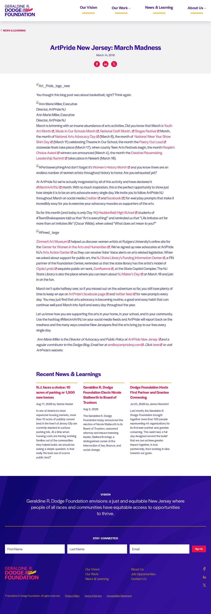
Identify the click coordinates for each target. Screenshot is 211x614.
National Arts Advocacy (75, 136)
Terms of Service (93, 596)
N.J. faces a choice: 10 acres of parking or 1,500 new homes (55, 392)
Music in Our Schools (76, 131)
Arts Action (56, 252)
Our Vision (88, 7)
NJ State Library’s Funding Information (129, 257)
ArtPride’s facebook (87, 293)
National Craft (115, 131)
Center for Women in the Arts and (74, 246)
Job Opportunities (143, 574)
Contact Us (139, 578)
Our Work (120, 8)
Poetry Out (151, 141)
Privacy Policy (72, 596)
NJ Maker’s (129, 274)
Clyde (45, 268)
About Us (196, 8)
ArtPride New (143, 339)
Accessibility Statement (119, 596)
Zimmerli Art (51, 241)
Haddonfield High (116, 212)
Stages (145, 131)
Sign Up (199, 548)
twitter (124, 293)
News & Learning (159, 7)
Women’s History (110, 167)
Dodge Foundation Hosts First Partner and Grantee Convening (149, 392)
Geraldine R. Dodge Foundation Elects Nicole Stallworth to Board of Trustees (102, 395)
